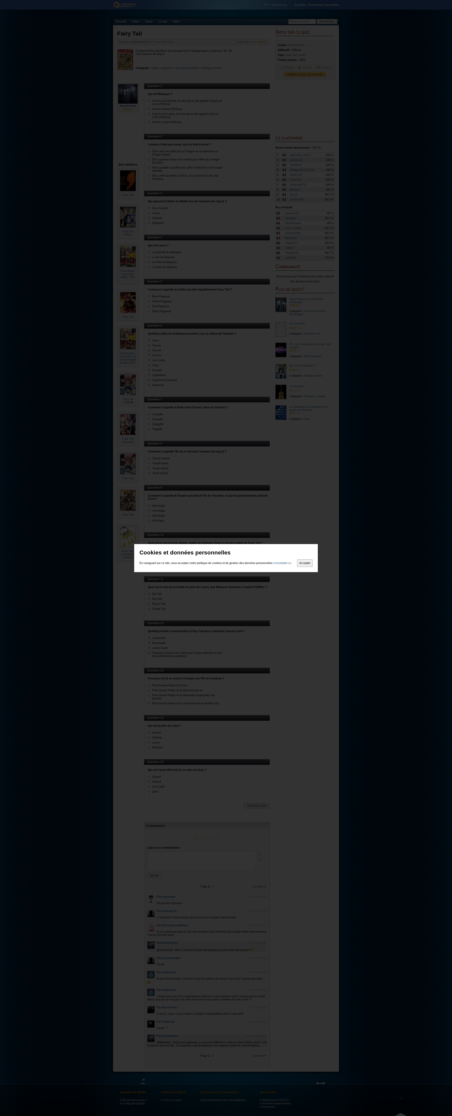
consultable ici (282, 563)
